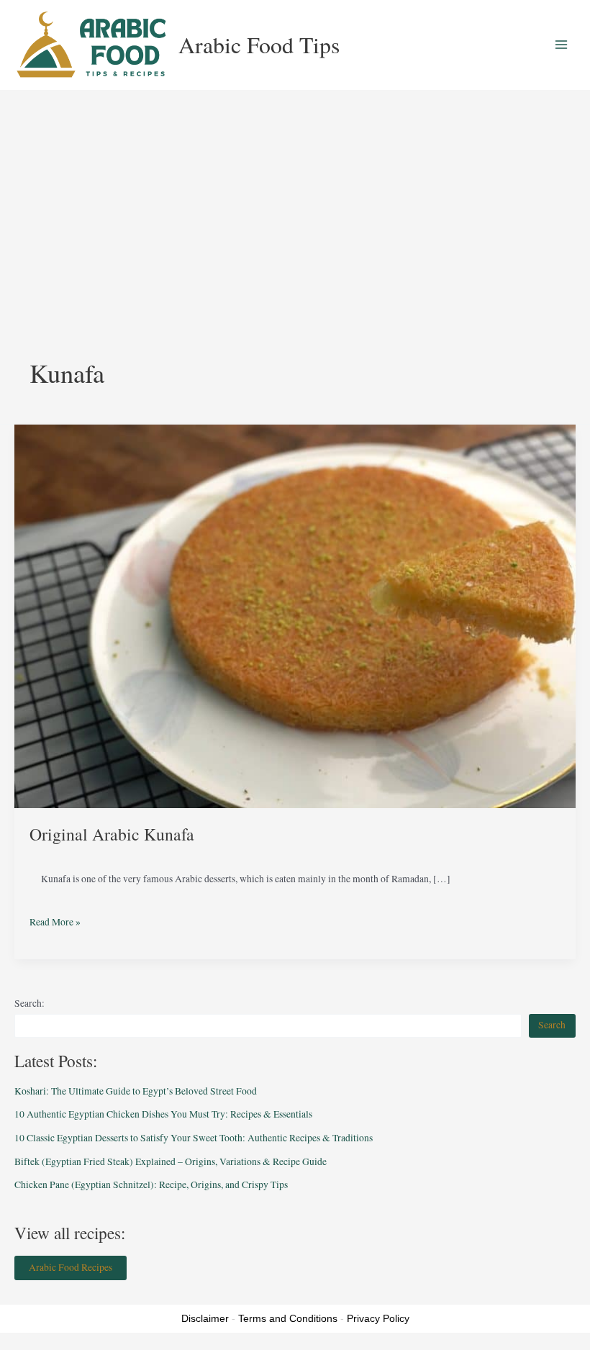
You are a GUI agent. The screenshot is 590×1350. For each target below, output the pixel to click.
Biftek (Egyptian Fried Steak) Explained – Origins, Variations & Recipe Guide (170, 1161)
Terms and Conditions (287, 1318)
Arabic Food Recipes (70, 1267)
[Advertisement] (295, 198)
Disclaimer (205, 1318)
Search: (29, 1003)
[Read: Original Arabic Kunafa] (295, 615)
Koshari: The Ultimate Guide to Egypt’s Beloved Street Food (135, 1090)
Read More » (55, 918)
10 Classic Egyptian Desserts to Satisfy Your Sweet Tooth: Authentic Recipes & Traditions (193, 1137)
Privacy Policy (378, 1318)
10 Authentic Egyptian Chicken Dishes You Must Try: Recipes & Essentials (163, 1113)
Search (552, 1024)
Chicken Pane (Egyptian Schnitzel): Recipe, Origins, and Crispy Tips (151, 1184)
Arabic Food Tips (259, 44)
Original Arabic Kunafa (112, 834)
